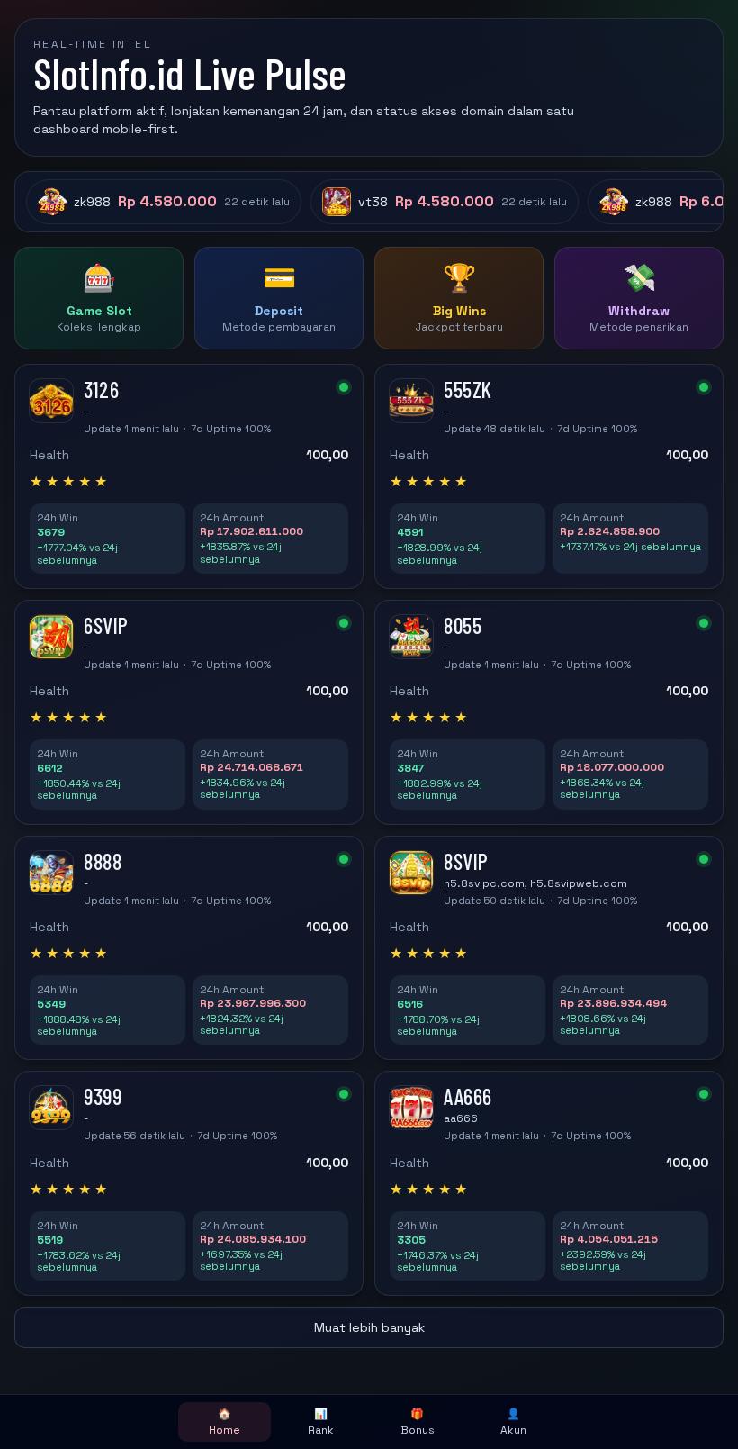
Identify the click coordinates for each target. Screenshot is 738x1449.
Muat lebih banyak (369, 1327)
